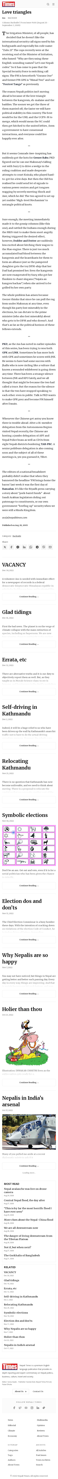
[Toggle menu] (53, 4)
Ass (3, 18)
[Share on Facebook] (11, 547)
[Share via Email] (50, 547)
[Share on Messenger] (18, 547)
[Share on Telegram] (37, 547)
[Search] (48, 4)
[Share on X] (5, 547)
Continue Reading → (29, 596)
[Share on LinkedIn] (24, 547)
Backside (12, 18)
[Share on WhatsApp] (30, 547)
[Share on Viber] (43, 547)
